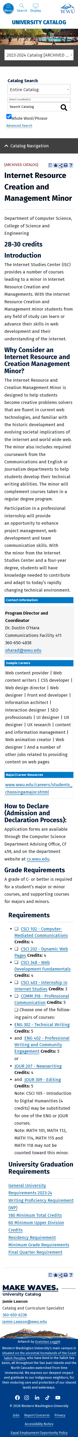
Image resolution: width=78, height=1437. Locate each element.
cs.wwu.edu (38, 859)
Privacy (59, 1415)
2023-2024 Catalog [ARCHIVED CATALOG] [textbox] (40, 55)
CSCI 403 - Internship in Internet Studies (40, 986)
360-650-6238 (14, 1314)
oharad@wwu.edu (23, 650)
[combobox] (39, 54)
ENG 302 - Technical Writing (42, 1024)
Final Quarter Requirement (35, 1252)
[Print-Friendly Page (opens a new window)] (66, 165)
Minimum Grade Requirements (38, 1245)
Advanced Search (19, 125)
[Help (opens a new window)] (71, 165)
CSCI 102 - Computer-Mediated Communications (41, 932)
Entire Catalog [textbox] (24, 89)
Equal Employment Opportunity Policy (39, 1433)
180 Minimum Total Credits (35, 1215)
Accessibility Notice (39, 1424)
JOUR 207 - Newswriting (38, 1066)
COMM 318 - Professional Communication (41, 999)
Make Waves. (30, 1287)
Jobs (16, 1415)
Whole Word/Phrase (29, 118)
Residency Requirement (32, 1237)
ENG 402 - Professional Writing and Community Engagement (42, 1044)
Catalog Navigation (29, 146)
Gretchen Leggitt (47, 1341)
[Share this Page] (61, 165)
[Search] (64, 107)
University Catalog (39, 22)
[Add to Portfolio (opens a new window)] (55, 165)
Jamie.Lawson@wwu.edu (24, 1321)
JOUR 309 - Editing (42, 1079)
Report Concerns (37, 1415)
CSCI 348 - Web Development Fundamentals (42, 966)
